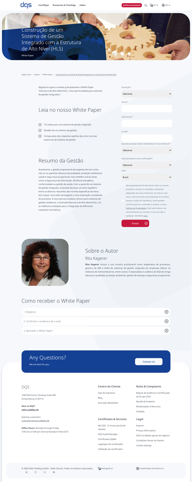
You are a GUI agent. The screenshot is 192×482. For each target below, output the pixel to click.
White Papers (48, 74)
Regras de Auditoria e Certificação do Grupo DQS (153, 394)
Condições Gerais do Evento (150, 440)
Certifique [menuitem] (43, 5)
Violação (140, 411)
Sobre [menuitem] (83, 5)
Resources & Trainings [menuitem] (64, 5)
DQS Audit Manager (108, 434)
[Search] (145, 5)
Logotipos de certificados (110, 444)
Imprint (140, 425)
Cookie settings (144, 445)
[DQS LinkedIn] (45, 472)
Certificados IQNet (107, 439)
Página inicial (26, 74)
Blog (100, 397)
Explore (37, 74)
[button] (155, 5)
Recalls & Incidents (145, 401)
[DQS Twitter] (26, 472)
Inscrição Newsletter (108, 402)
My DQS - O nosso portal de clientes (111, 427)
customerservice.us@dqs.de (35, 420)
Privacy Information (146, 430)
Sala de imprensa (106, 392)
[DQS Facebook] (36, 472)
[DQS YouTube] (54, 472)
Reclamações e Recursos (148, 406)
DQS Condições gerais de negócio (153, 435)
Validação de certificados (110, 449)
